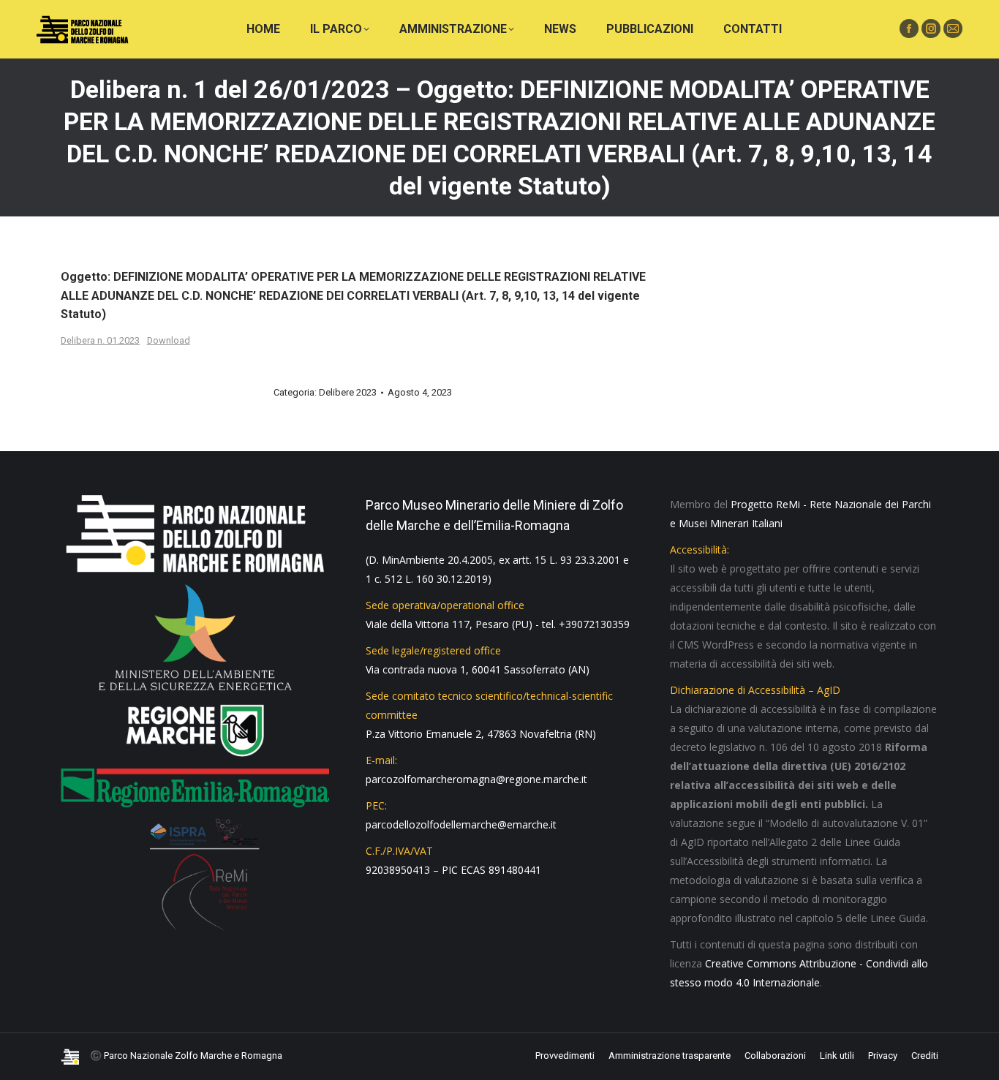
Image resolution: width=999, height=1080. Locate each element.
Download (168, 340)
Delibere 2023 (348, 392)
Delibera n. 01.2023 (100, 340)
